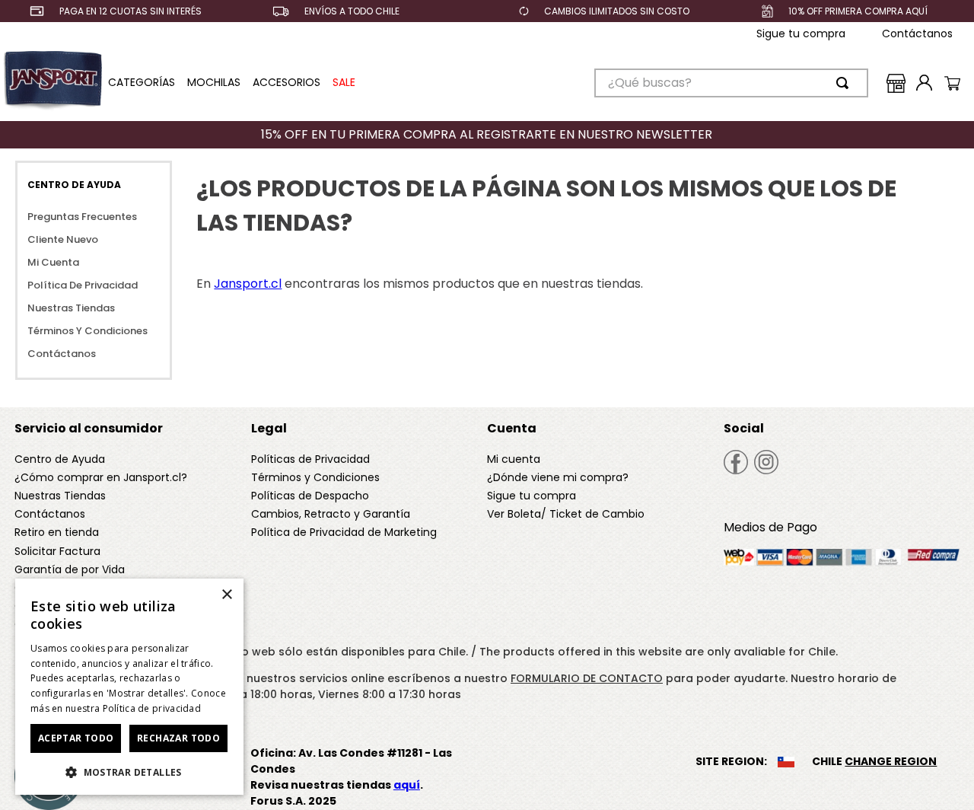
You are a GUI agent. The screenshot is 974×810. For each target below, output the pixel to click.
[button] (129, 771)
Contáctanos (61, 353)
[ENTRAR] (921, 83)
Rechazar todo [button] (178, 738)
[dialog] (129, 687)
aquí (406, 784)
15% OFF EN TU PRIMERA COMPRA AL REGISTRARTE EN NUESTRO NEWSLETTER (486, 134)
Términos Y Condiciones (87, 331)
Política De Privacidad (82, 285)
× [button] (226, 595)
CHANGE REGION (891, 761)
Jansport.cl (248, 283)
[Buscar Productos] (845, 83)
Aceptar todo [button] (76, 738)
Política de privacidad (152, 708)
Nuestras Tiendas (71, 308)
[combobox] (731, 83)
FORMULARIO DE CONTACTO (587, 678)
